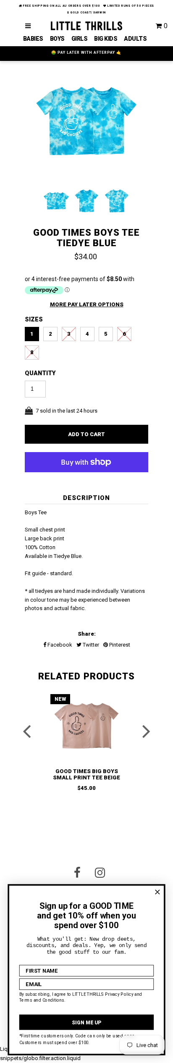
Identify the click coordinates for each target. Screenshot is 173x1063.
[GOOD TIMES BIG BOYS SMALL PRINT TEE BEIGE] (86, 726)
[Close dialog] (157, 892)
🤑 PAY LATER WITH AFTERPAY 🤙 (86, 52)
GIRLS (79, 38)
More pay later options (86, 304)
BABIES (33, 38)
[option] (86, 123)
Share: (87, 634)
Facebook (59, 645)
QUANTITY (40, 373)
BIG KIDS (105, 38)
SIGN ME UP (86, 1022)
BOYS (57, 38)
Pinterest (119, 645)
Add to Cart (86, 434)
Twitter (90, 645)
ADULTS (135, 38)
